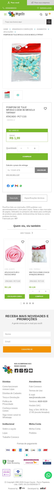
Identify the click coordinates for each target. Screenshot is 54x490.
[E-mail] (16, 186)
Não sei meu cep (12, 175)
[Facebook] (8, 186)
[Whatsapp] (21, 186)
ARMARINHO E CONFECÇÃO (22, 29)
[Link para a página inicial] (7, 29)
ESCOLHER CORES (15, 296)
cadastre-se (27, 349)
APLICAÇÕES (8, 32)
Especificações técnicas (34, 198)
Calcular (41, 170)
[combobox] (27, 21)
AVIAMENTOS (41, 29)
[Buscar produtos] (48, 21)
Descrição (14, 198)
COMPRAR (39, 296)
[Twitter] (12, 186)
